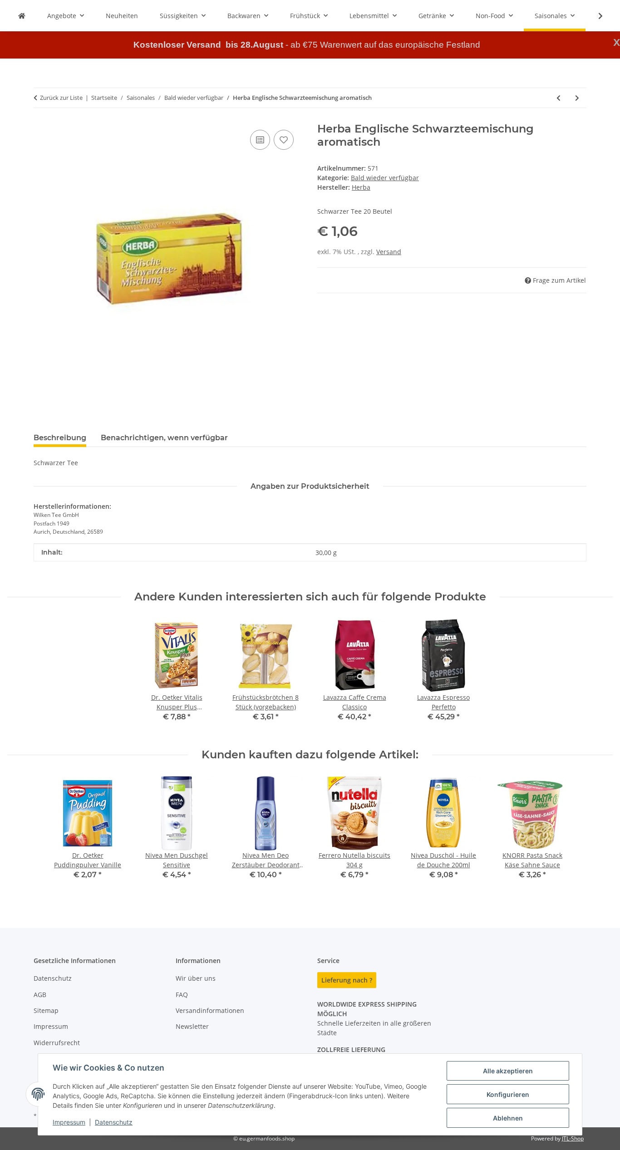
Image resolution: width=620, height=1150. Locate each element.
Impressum (69, 1122)
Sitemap (46, 1010)
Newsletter (192, 1026)
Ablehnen (508, 1118)
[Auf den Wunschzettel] (284, 140)
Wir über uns (196, 978)
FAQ (182, 994)
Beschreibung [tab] (60, 437)
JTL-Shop (573, 1138)
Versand (388, 251)
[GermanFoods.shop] (21, 15)
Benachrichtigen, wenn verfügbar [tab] (164, 437)
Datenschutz (114, 1122)
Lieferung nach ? (346, 980)
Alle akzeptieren (508, 1071)
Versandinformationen (210, 1010)
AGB (40, 994)
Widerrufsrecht (57, 1042)
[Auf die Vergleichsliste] (260, 140)
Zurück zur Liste (61, 97)
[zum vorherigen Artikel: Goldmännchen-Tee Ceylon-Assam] (558, 98)
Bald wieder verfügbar (385, 177)
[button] (594, 15)
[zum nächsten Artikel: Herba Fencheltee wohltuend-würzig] (577, 98)
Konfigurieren (508, 1094)
